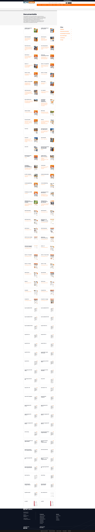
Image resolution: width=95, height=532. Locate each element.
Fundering (41, 523)
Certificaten (62, 37)
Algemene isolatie (42, 515)
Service (54, 4)
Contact (52, 2)
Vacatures (55, 2)
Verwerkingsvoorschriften (65, 33)
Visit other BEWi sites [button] (67, 0)
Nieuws (50, 2)
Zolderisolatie (42, 522)
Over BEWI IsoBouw (67, 4)
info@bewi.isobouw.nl (27, 519)
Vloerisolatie (41, 521)
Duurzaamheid (50, 4)
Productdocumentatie (64, 31)
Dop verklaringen (63, 35)
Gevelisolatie (42, 520)
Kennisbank (58, 4)
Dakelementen (42, 516)
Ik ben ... (62, 4)
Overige (61, 39)
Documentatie (44, 4)
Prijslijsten (62, 29)
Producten (39, 4)
